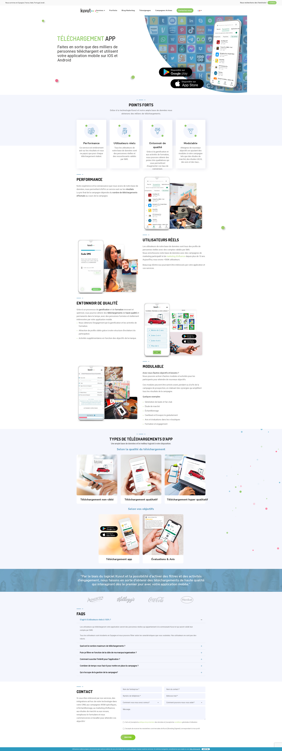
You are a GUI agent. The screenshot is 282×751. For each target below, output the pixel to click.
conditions (178, 722)
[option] (95, 600)
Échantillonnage (152, 411)
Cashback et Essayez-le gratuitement (161, 415)
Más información (195, 749)
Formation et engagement (156, 424)
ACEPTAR (205, 749)
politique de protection (146, 722)
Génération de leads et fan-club (158, 402)
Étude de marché (152, 406)
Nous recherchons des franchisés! (257, 3)
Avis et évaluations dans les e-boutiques (162, 419)
